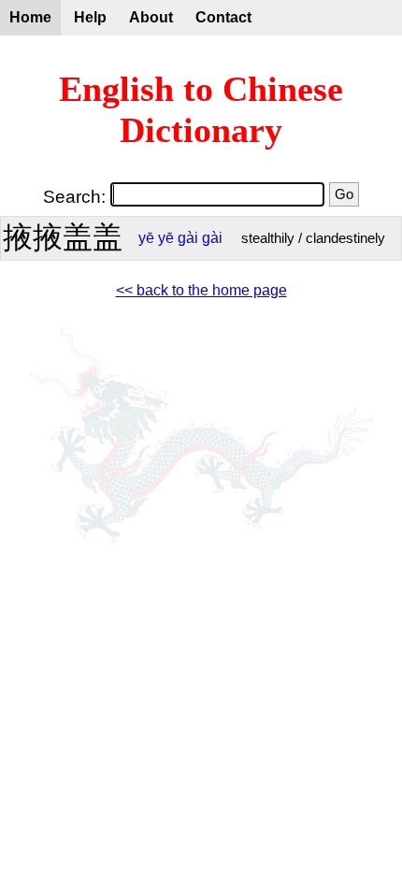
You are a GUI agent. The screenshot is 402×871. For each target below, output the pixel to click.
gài (188, 238)
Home (30, 17)
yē (146, 238)
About (151, 17)
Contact (223, 17)
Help (90, 17)
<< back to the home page (201, 290)
